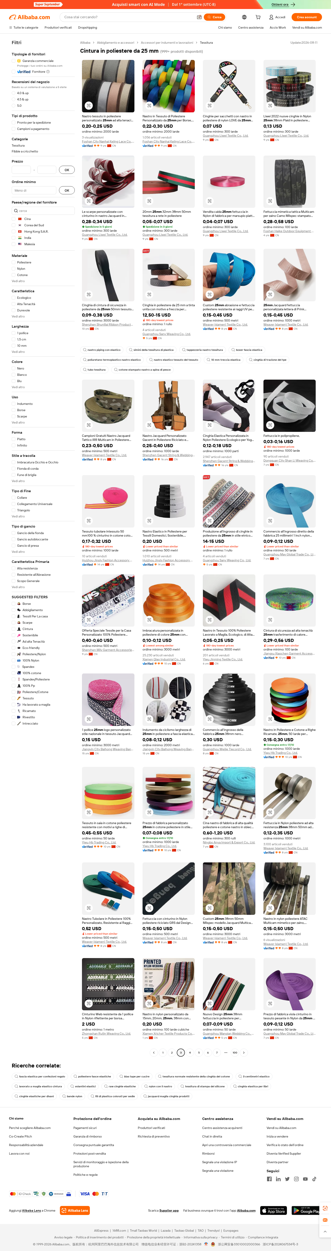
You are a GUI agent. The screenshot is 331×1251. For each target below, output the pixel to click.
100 (235, 1052)
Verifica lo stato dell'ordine (285, 1145)
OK (67, 170)
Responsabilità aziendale (26, 1145)
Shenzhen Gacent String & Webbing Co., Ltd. (169, 455)
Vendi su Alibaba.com (281, 1128)
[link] (325, 1208)
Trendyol (213, 1230)
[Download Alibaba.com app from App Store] (273, 1210)
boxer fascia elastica (249, 349)
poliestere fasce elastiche (94, 1076)
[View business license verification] (206, 1244)
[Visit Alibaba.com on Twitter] (287, 1179)
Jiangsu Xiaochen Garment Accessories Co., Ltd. (289, 653)
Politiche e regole (85, 1174)
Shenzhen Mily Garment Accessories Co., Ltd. (108, 650)
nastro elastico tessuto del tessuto (176, 359)
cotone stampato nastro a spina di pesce (145, 369)
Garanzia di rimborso (87, 1136)
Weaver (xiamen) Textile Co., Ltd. (225, 324)
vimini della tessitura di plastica (154, 349)
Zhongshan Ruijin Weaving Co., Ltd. (106, 1033)
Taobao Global (184, 1230)
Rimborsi (208, 1153)
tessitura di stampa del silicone (205, 1086)
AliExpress (101, 1230)
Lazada (165, 1230)
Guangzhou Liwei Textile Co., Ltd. (225, 135)
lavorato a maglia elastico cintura (40, 1086)
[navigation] (43, 548)
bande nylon (74, 1096)
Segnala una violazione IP (219, 1162)
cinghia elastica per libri (253, 1086)
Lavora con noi (19, 1153)
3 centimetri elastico (256, 1076)
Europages (230, 1230)
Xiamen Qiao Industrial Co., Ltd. (164, 659)
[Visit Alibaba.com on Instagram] (296, 1179)
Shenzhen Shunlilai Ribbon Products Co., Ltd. (108, 324)
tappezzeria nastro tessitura (205, 349)
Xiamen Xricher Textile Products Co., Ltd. (169, 1033)
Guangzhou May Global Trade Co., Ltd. (289, 554)
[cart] (259, 18)
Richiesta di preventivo (154, 1136)
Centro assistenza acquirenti (222, 1128)
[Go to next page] (244, 1053)
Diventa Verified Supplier (284, 1153)
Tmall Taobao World (143, 1230)
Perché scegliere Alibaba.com (30, 1128)
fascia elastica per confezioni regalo (42, 1076)
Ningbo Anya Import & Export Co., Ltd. (229, 842)
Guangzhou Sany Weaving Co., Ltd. (167, 334)
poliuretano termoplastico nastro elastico (114, 359)
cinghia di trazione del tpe (270, 359)
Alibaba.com (246, 1210)
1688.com (119, 1230)
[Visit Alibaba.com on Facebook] (269, 1179)
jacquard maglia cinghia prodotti (168, 1096)
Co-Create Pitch (20, 1136)
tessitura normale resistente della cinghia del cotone (196, 1076)
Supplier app (169, 1210)
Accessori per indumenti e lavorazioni (167, 42)
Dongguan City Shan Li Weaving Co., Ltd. (289, 460)
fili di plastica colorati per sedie (115, 1096)
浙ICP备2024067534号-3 (280, 1244)
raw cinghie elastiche (122, 1086)
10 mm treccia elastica (225, 359)
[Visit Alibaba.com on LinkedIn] (278, 1179)
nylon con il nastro (160, 1086)
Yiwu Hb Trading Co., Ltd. (280, 753)
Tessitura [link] (206, 42)
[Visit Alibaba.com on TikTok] (314, 1179)
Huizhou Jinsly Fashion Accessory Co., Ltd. (108, 560)
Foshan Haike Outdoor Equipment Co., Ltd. (289, 231)
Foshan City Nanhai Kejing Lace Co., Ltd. (108, 141)
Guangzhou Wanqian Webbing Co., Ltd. (229, 1033)
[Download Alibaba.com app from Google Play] (307, 1210)
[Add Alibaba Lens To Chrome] (75, 1210)
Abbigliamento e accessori (115, 42)
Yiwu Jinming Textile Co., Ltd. (223, 659)
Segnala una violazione (218, 1170)
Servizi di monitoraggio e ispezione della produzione (101, 1164)
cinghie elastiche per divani (36, 1096)
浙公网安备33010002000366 (239, 1244)
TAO (201, 1230)
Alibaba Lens (31, 1210)
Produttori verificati (151, 1128)
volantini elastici (85, 1086)
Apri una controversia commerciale (226, 1145)
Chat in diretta (212, 1136)
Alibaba (85, 42)
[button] (199, 17)
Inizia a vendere (277, 1136)
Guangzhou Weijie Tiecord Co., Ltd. (227, 749)
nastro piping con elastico (104, 349)
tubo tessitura (97, 369)
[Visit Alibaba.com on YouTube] (305, 1179)
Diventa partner (277, 1162)
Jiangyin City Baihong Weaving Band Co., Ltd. (108, 749)
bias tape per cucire (137, 1076)
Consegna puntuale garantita (93, 1145)
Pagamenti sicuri (85, 1128)
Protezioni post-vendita (89, 1153)
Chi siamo (16, 1118)
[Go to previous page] (154, 1053)
